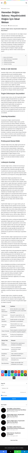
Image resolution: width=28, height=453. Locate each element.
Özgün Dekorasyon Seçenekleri (10, 59)
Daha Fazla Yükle (14, 440)
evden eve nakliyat (19, 447)
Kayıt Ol (14, 398)
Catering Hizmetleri (8, 60)
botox (6, 447)
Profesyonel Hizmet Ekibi (9, 62)
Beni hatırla (4, 395)
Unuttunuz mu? (23, 392)
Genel (8, 8)
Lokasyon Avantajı (8, 64)
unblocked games (11, 447)
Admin (9, 411)
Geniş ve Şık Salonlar (8, 57)
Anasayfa (4, 8)
